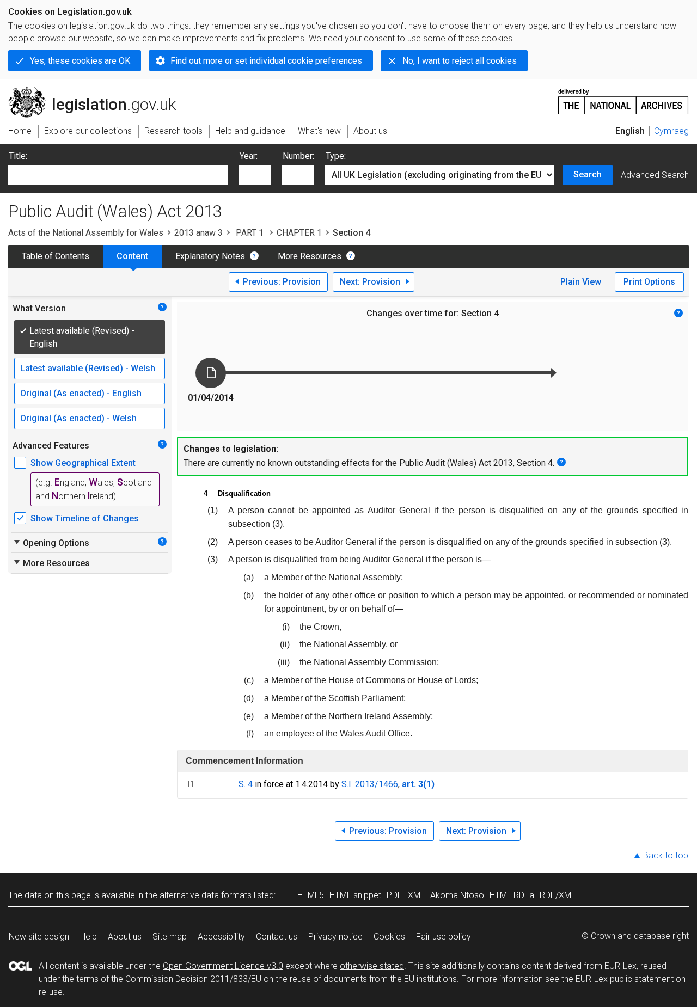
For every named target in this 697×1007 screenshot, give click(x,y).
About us (125, 936)
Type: (336, 156)
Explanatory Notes (210, 256)
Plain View (580, 282)
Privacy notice (335, 936)
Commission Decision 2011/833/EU (193, 979)
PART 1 (250, 233)
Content (132, 256)
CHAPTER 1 (299, 233)
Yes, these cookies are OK (80, 61)
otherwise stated (372, 966)
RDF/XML (558, 895)
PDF (394, 895)
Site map (169, 936)
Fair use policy (443, 936)
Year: (249, 156)
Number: (298, 156)
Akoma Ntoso (457, 895)
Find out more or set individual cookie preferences (266, 61)
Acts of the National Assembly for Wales (85, 233)
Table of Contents (55, 256)
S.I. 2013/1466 (369, 784)
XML (416, 895)
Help (88, 936)
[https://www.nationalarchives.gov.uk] (623, 97)
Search (587, 174)
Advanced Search (655, 175)
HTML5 (310, 895)
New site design (39, 936)
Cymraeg (671, 131)
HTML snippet (355, 895)
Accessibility (221, 936)
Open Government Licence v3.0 (223, 966)
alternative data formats (206, 895)
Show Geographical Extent (83, 463)
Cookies (389, 936)
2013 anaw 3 (198, 233)
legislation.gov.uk (98, 90)
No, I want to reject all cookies (459, 61)
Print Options (649, 282)
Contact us (276, 936)
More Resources (309, 256)
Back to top (665, 855)
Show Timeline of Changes (84, 518)
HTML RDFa (512, 895)
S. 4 (246, 784)
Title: (18, 156)
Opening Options (51, 542)
